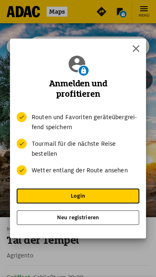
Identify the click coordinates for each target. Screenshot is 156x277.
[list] (78, 143)
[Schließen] (136, 49)
